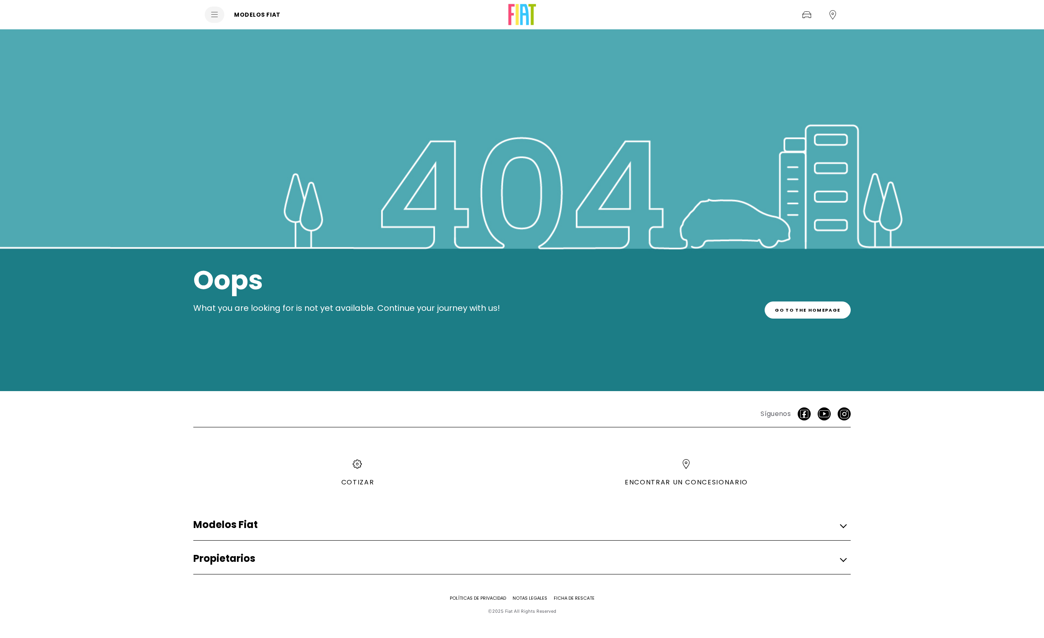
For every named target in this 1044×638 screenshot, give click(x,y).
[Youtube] (824, 413)
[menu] (214, 15)
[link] (808, 310)
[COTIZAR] (806, 14)
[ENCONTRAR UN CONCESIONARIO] (832, 14)
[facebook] (804, 413)
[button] (519, 525)
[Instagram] (844, 413)
